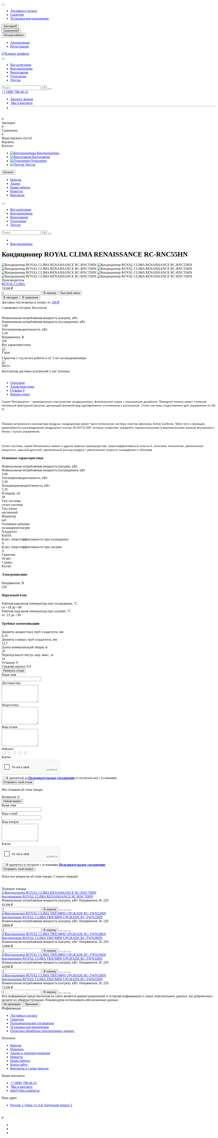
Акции (15, 183)
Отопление (18, 76)
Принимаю (31, 1004)
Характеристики (22, 386)
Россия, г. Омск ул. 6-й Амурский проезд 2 (41, 1105)
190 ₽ (55, 302)
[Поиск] (49, 88)
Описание (17, 383)
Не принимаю (12, 1004)
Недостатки (10, 705)
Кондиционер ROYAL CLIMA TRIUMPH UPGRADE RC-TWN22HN (52, 917)
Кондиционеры (21, 68)
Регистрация (19, 46)
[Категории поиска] (3, 58)
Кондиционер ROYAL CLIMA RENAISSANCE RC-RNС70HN (47, 896)
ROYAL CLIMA (13, 284)
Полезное (9, 1038)
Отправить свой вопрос (18, 869)
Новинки (17, 1049)
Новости (16, 191)
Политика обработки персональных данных (42, 1031)
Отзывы (17, 390)
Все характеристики (16, 345)
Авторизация (19, 42)
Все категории (20, 65)
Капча (6, 757)
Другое (15, 80)
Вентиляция (19, 72)
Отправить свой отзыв (17, 782)
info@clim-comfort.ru (25, 1090)
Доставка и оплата (23, 11)
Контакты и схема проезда (29, 1068)
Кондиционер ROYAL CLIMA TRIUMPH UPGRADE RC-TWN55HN (52, 979)
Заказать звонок (21, 99)
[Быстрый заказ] (60, 910)
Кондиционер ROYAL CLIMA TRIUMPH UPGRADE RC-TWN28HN (52, 938)
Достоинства (11, 683)
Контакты (17, 195)
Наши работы (20, 187)
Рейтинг (8, 749)
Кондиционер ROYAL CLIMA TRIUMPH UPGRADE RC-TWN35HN (52, 958)
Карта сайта (18, 1064)
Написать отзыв (13, 670)
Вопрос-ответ (20, 394)
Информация (11, 1008)
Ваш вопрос (10, 822)
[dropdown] (3, 4)
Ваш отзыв (9, 727)
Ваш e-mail (9, 813)
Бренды (15, 179)
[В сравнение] (69, 910)
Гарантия (17, 14)
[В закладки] (65, 910)
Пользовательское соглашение (32, 1023)
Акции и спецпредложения (30, 1053)
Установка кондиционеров (29, 18)
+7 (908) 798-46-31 (15, 92)
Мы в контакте (21, 103)
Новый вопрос (12, 801)
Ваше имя (9, 674)
